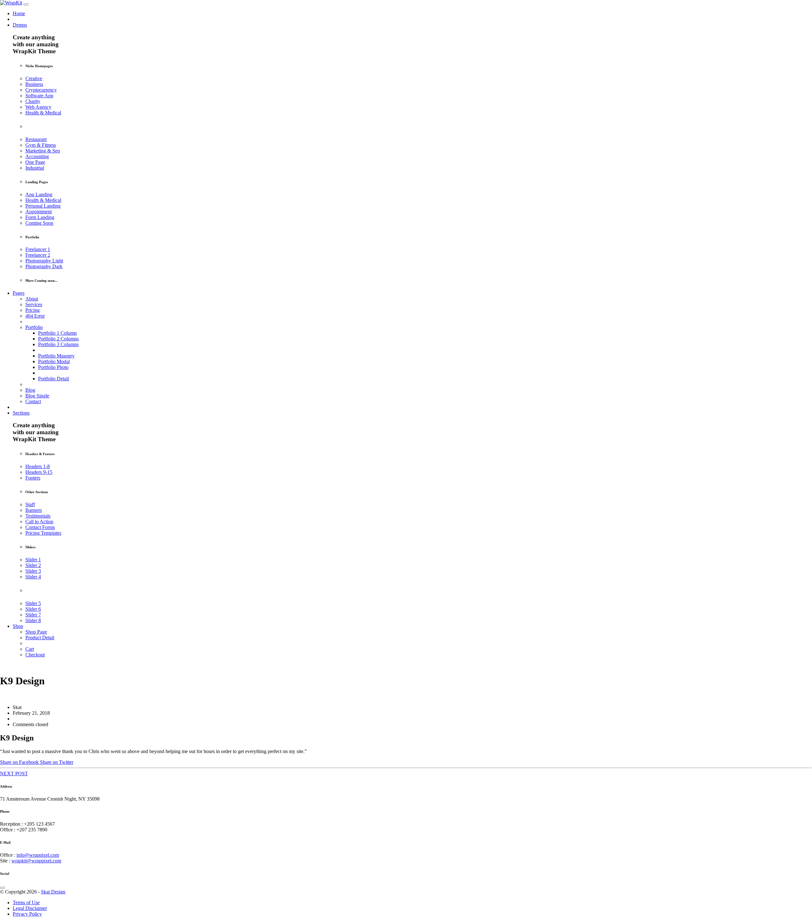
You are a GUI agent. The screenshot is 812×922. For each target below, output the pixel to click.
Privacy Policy (27, 914)
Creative (33, 78)
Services (33, 304)
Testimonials (37, 516)
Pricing (32, 310)
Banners (33, 510)
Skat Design (53, 891)
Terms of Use (26, 902)
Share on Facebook (20, 762)
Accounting (37, 156)
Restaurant (36, 139)
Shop (18, 626)
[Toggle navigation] (26, 4)
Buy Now (10, 665)
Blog (30, 390)
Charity (32, 101)
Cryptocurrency (41, 90)
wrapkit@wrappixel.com (36, 860)
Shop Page (36, 632)
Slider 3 (33, 571)
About (31, 298)
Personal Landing (43, 206)
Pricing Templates (43, 533)
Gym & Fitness (40, 145)
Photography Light (44, 260)
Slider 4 (33, 576)
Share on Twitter (56, 762)
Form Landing (39, 217)
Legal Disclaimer (30, 908)
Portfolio (34, 327)
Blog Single (37, 395)
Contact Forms (40, 527)
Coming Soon (39, 223)
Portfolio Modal (54, 361)
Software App (39, 95)
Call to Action (39, 521)
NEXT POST (14, 773)
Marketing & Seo (42, 150)
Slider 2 (33, 565)
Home (19, 13)
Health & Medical (43, 112)
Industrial (34, 168)
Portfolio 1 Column (57, 333)
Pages (18, 293)
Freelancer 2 (37, 255)
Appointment (38, 211)
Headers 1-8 (37, 466)
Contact (33, 401)
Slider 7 (33, 614)
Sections (21, 413)
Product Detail (39, 637)
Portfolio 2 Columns (58, 338)
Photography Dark (43, 266)
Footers (32, 477)
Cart (29, 649)
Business (34, 84)
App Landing (38, 194)
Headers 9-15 (38, 472)
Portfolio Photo (53, 367)
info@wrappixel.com (37, 855)
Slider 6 (33, 609)
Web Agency (38, 107)
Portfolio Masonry (56, 355)
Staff (30, 504)
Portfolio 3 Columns (58, 344)
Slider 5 (33, 603)
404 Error (35, 316)
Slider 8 (33, 620)
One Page (35, 162)
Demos (20, 25)
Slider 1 (33, 559)
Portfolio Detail (53, 378)
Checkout (35, 654)
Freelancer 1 (37, 249)
